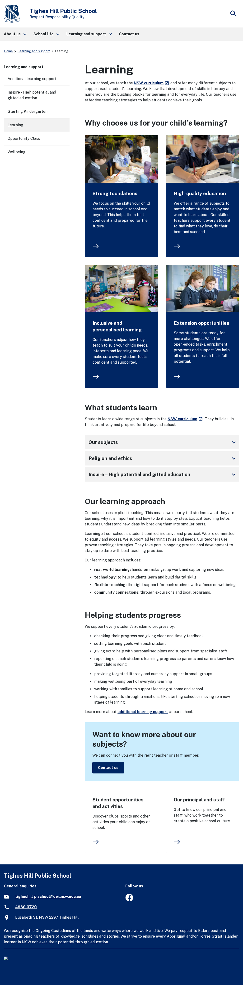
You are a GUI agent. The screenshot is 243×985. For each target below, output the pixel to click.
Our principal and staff (199, 800)
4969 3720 (26, 907)
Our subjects (163, 442)
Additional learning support (32, 79)
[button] (15, 34)
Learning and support (34, 51)
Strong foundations (115, 193)
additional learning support (142, 711)
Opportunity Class (24, 138)
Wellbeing (16, 152)
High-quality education (200, 193)
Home (8, 51)
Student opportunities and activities (118, 803)
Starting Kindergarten (27, 111)
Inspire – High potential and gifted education (163, 474)
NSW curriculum (151, 83)
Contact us (108, 767)
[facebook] (129, 900)
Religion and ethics (163, 458)
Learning (15, 125)
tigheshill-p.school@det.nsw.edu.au (48, 896)
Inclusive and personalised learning (117, 326)
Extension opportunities (201, 323)
